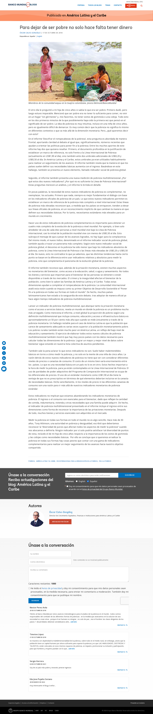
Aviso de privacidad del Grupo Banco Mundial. (102, 489)
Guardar (35, 600)
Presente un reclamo (138, 703)
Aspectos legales (14, 703)
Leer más (74, 622)
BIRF (37, 711)
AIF (42, 711)
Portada (81, 5)
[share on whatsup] (4, 363)
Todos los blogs (95, 5)
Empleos (43, 703)
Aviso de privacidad (52, 588)
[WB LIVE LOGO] (131, 6)
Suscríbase (129, 475)
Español (32, 36)
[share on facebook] (4, 348)
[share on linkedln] (4, 358)
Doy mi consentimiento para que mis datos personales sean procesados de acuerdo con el (102, 488)
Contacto (118, 5)
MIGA (51, 711)
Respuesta (121, 625)
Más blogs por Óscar (60, 522)
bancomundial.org (134, 1)
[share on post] (4, 353)
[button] (141, 6)
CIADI (57, 711)
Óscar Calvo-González (30, 33)
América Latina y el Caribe (86, 15)
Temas (107, 5)
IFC (46, 711)
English (39, 36)
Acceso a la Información (30, 703)
